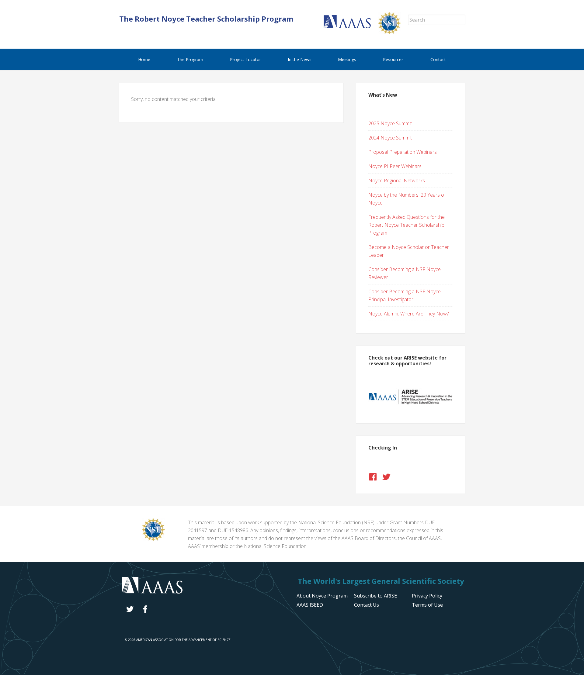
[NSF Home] (393, 32)
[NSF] (153, 539)
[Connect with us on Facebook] (372, 476)
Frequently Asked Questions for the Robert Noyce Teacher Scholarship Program (406, 225)
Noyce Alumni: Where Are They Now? (408, 313)
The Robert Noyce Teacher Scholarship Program (206, 19)
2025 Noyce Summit (390, 123)
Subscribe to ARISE (375, 595)
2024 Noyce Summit (390, 137)
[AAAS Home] (351, 26)
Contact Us (366, 604)
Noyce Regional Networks (396, 180)
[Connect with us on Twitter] (386, 476)
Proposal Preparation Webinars (402, 152)
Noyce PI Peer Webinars (395, 166)
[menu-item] (427, 595)
